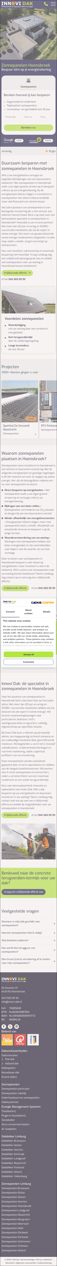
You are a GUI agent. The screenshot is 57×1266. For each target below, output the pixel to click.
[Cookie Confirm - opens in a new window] (42, 603)
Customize (28, 662)
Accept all (28, 654)
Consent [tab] (10, 611)
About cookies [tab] (28, 612)
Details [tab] (46, 611)
